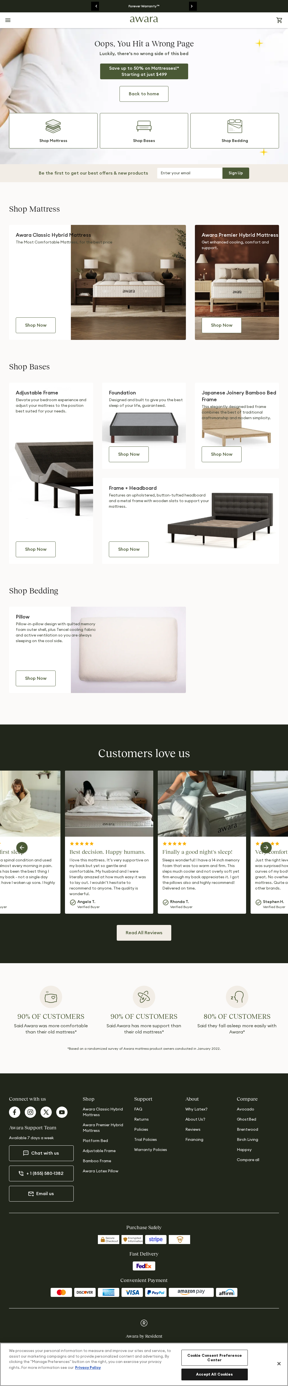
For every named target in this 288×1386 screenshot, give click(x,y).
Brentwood (247, 1130)
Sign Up (236, 173)
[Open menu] (7, 20)
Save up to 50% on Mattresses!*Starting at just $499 (144, 71)
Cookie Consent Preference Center (214, 1357)
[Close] (279, 1364)
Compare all (248, 1160)
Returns (141, 1119)
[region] (144, 1364)
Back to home (144, 94)
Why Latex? (196, 1109)
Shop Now (35, 325)
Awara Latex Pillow (100, 1171)
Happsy (244, 1150)
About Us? (195, 1119)
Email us (45, 1193)
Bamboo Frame (97, 1161)
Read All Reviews (144, 933)
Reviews (193, 1130)
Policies (141, 1130)
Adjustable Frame (99, 1151)
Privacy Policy (88, 1367)
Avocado (245, 1109)
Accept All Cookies (214, 1374)
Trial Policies (145, 1140)
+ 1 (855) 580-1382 (45, 1173)
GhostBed (246, 1119)
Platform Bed (95, 1141)
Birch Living (247, 1140)
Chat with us (45, 1153)
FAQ (138, 1109)
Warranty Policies (150, 1150)
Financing (194, 1140)
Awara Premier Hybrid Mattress (103, 1128)
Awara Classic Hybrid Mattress (103, 1112)
